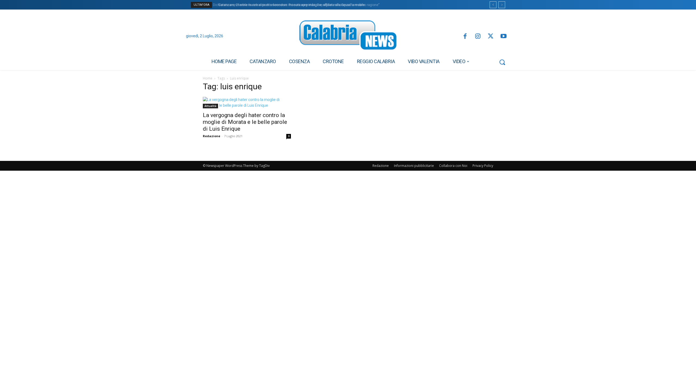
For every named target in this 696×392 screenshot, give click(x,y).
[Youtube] (504, 37)
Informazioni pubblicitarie (414, 165)
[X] (491, 37)
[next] (501, 4)
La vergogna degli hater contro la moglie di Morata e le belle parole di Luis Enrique (245, 122)
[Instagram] (478, 37)
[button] (502, 62)
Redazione (211, 136)
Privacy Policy (483, 165)
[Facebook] (465, 37)
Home (207, 78)
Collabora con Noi (453, 165)
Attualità (210, 106)
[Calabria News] (348, 36)
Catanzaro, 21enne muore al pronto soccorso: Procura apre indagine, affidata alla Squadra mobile (289, 5)
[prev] (493, 4)
